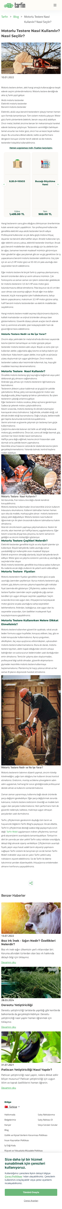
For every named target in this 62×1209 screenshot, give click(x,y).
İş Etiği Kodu (10, 1145)
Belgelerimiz (10, 1119)
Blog (6, 1130)
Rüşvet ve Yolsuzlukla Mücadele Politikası (23, 1150)
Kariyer (7, 1124)
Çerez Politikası (13, 1176)
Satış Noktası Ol (45, 1119)
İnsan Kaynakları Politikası (16, 1140)
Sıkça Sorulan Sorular (48, 1124)
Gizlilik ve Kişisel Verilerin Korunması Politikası (25, 1135)
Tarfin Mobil (12, 831)
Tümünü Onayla (31, 1192)
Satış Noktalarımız (46, 1114)
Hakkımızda (9, 1114)
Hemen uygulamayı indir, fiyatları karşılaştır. (31, 147)
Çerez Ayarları (31, 1200)
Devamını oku (8, 962)
